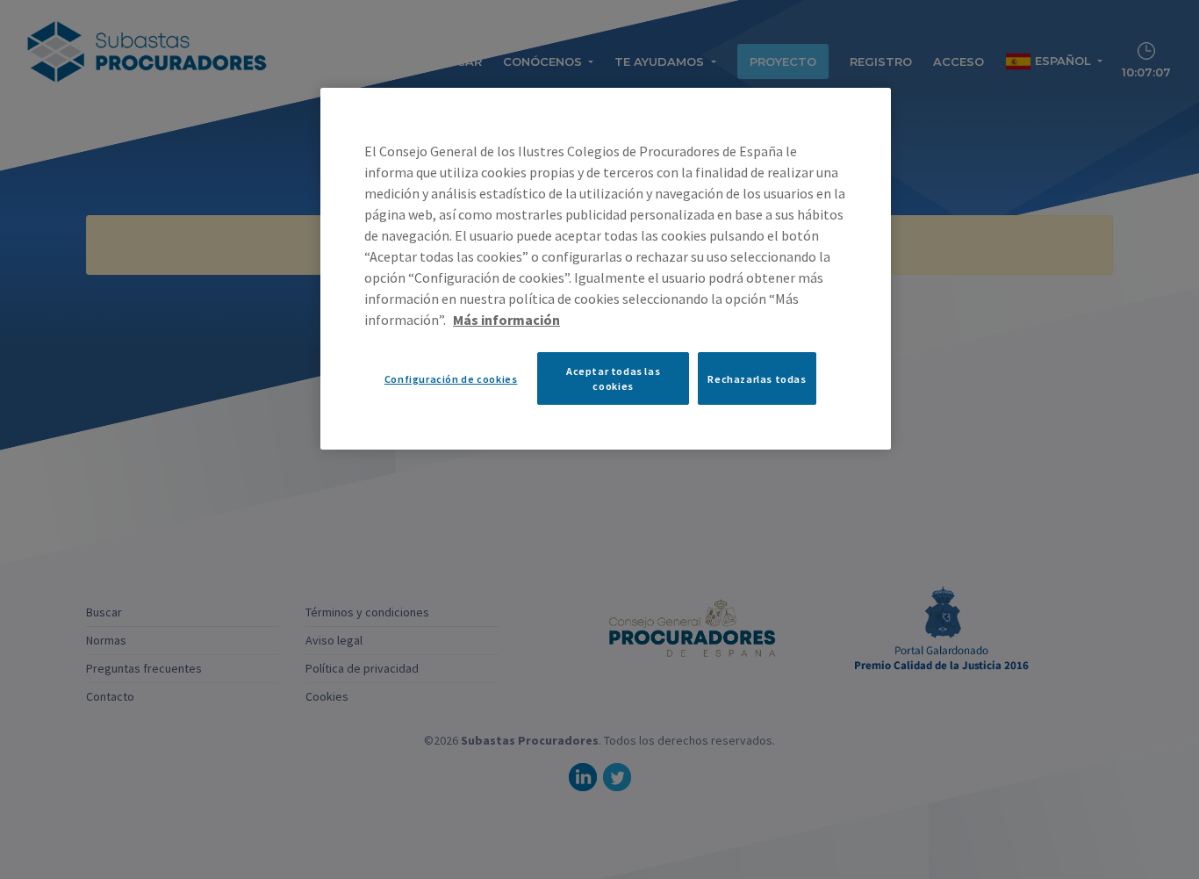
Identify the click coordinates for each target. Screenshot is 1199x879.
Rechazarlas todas (756, 378)
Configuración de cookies (451, 378)
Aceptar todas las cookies (613, 378)
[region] (605, 269)
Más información (506, 319)
